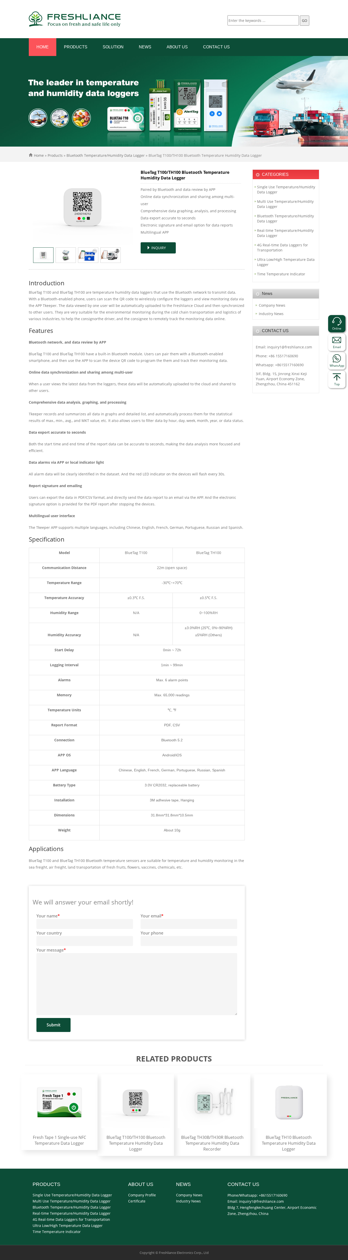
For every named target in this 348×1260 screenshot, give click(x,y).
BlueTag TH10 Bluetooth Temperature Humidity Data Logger (289, 1143)
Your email (152, 916)
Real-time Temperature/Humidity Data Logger (285, 233)
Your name (48, 916)
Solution (113, 47)
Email (337, 347)
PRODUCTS (75, 47)
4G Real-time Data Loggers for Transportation (282, 247)
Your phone (152, 933)
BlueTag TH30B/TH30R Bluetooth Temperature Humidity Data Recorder (212, 1143)
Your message (51, 950)
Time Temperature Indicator (281, 274)
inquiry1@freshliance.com (289, 347)
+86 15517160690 (283, 355)
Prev (39, 207)
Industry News (271, 313)
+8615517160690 (289, 364)
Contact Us (216, 47)
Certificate (136, 1201)
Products (55, 155)
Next (126, 207)
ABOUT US (177, 47)
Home (42, 47)
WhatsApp (337, 365)
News (145, 47)
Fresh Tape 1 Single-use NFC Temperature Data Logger (59, 1140)
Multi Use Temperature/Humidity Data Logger (285, 204)
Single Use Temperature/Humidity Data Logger (286, 189)
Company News (272, 305)
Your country (49, 933)
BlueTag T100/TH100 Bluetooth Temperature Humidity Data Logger (135, 1143)
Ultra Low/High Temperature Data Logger (286, 262)
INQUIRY (158, 247)
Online (336, 328)
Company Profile (142, 1195)
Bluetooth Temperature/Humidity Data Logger (105, 155)
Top (337, 384)
